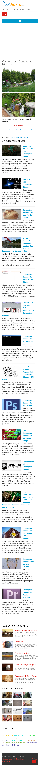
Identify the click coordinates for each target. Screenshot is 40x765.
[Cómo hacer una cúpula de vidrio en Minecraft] (28, 710)
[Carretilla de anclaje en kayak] (7, 656)
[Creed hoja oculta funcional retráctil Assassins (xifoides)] (17, 710)
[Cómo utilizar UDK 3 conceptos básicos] (11, 466)
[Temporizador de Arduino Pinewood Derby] (7, 695)
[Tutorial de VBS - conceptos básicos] (11, 184)
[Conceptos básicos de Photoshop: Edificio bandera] (11, 533)
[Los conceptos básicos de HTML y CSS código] (11, 276)
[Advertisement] (20, 38)
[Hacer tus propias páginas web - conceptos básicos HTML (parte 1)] (11, 371)
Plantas (19, 137)
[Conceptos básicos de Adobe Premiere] (11, 594)
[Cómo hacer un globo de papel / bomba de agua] (7, 667)
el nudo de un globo (13, 738)
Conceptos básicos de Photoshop (27, 402)
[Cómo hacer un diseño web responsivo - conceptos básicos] (11, 307)
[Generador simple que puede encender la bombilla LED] (28, 718)
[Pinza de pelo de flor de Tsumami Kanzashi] (7, 678)
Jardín (13, 137)
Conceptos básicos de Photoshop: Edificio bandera (27, 533)
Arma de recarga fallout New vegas (16, 742)
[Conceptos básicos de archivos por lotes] (11, 341)
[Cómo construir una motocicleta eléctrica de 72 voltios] (17, 695)
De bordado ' (19, 642)
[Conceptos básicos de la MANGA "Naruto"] (11, 564)
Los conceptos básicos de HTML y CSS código (28, 277)
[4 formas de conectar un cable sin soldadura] (17, 718)
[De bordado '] (7, 644)
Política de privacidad (21, 759)
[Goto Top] (34, 761)
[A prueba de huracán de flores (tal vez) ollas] (7, 633)
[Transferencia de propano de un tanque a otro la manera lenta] (7, 703)
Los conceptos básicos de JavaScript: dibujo (27, 436)
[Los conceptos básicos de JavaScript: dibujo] (11, 435)
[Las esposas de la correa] (17, 703)
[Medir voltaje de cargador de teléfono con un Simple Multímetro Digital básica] (7, 718)
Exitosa (25, 137)
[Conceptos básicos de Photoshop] (11, 405)
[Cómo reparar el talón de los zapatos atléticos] (28, 695)
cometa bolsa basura (17, 740)
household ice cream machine (11, 733)
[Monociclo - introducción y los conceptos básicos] (11, 151)
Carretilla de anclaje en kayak (25, 653)
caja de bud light (19, 735)
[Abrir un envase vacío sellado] (28, 703)
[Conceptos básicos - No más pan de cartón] (11, 215)
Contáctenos (7, 759)
